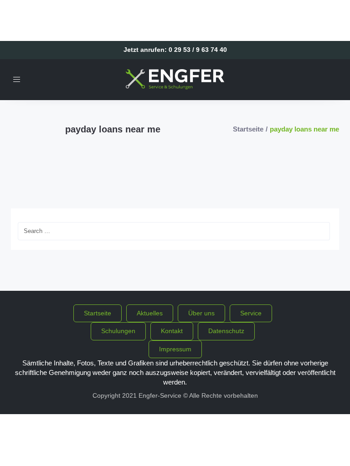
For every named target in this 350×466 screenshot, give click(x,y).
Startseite (248, 129)
